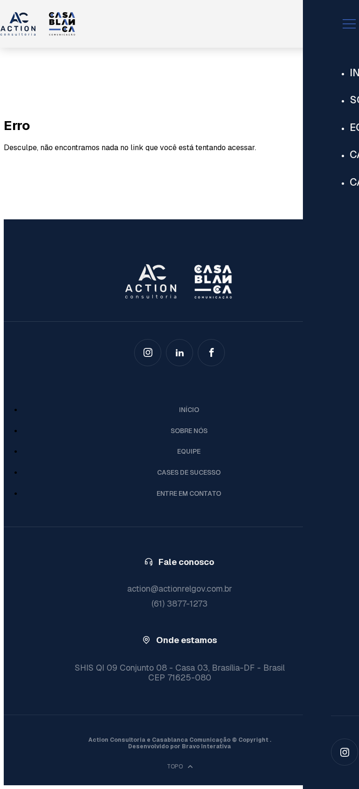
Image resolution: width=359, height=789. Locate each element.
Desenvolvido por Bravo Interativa (179, 746)
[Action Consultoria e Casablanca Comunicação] (167, 23)
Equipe (189, 452)
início (189, 410)
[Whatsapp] (211, 352)
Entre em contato (189, 494)
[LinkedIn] (179, 352)
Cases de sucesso (189, 473)
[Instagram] (344, 752)
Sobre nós (189, 431)
